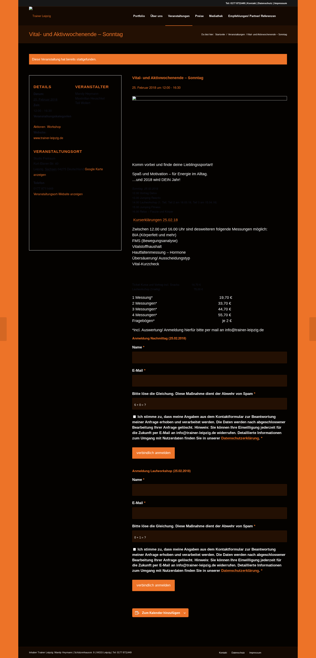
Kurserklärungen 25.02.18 (155, 220)
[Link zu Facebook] (271, 652)
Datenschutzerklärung (240, 438)
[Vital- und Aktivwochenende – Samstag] (3, 329)
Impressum (280, 3)
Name (138, 347)
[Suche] (283, 16)
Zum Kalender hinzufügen (161, 612)
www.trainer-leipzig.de (48, 138)
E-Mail (139, 370)
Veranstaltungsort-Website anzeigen (58, 194)
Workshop (54, 126)
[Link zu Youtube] (277, 652)
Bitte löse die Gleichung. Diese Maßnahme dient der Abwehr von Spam (193, 394)
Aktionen (39, 126)
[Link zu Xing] (284, 652)
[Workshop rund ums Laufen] (312, 329)
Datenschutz (265, 3)
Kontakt (251, 3)
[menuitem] (139, 16)
